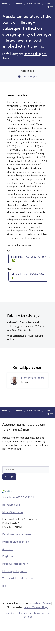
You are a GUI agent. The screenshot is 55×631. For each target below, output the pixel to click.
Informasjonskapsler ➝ (14, 571)
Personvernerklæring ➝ (15, 564)
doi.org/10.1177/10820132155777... (30, 257)
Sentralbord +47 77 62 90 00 (18, 497)
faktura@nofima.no (12, 512)
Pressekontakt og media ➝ (16, 542)
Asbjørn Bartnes (42, 603)
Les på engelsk (30, 76)
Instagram (21, 613)
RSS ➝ (5, 586)
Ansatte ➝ (7, 549)
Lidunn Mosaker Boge (36, 607)
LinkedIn (9, 613)
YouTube (27, 617)
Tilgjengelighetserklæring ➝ (17, 578)
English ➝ (7, 556)
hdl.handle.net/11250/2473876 (28, 274)
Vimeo (45, 613)
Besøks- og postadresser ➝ (18, 534)
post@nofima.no (11, 505)
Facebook (34, 613)
